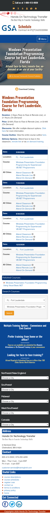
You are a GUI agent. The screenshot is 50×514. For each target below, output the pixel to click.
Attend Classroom (23, 172)
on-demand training (35, 141)
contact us (8, 485)
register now (9, 482)
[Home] (36, 8)
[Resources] (31, 8)
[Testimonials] (14, 8)
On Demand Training (23, 347)
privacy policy (10, 490)
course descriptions (12, 477)
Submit (9, 313)
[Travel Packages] (23, 8)
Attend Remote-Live (24, 175)
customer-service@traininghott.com (17, 467)
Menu (43, 38)
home (6, 493)
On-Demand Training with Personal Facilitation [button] (26, 76)
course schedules (11, 479)
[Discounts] (18, 8)
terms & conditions (12, 487)
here (44, 135)
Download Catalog (26, 89)
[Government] (27, 8)
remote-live (16, 141)
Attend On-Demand (24, 178)
